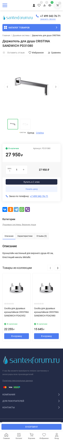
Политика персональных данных (17, 381)
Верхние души (29, 224)
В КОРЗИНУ (31, 427)
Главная (6, 35)
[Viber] (27, 209)
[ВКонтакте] (4, 209)
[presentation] (7, 86)
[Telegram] (16, 209)
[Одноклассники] (10, 209)
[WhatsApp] (21, 209)
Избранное (38, 52)
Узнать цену (32, 189)
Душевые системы (21, 35)
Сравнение (57, 52)
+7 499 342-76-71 (50, 16)
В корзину (16, 336)
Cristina (40, 133)
